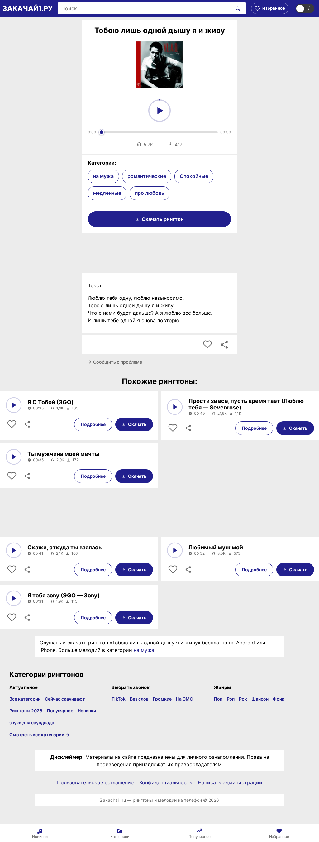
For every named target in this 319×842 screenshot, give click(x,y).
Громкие (162, 698)
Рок (243, 698)
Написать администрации (230, 782)
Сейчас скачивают (65, 698)
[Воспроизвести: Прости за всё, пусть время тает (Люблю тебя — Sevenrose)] (174, 407)
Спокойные (194, 176)
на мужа (103, 176)
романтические (146, 176)
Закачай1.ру (27, 8)
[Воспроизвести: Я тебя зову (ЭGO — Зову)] (13, 598)
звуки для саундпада (31, 722)
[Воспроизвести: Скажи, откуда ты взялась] (13, 550)
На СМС (184, 698)
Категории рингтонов (46, 674)
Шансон (260, 698)
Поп (218, 698)
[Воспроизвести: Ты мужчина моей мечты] (13, 457)
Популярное (60, 710)
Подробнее (93, 424)
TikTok (119, 698)
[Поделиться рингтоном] (224, 345)
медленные (107, 193)
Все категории (24, 698)
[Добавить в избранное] (207, 345)
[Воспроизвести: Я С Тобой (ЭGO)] (13, 405)
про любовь (149, 193)
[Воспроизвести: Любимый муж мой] (174, 550)
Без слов (139, 698)
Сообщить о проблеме (117, 362)
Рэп (231, 698)
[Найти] (237, 8)
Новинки (87, 710)
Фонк (278, 698)
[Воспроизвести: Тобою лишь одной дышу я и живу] (159, 110)
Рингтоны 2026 (25, 710)
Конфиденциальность (165, 782)
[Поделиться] (27, 424)
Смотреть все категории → (39, 734)
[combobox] (145, 8)
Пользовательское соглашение (95, 782)
